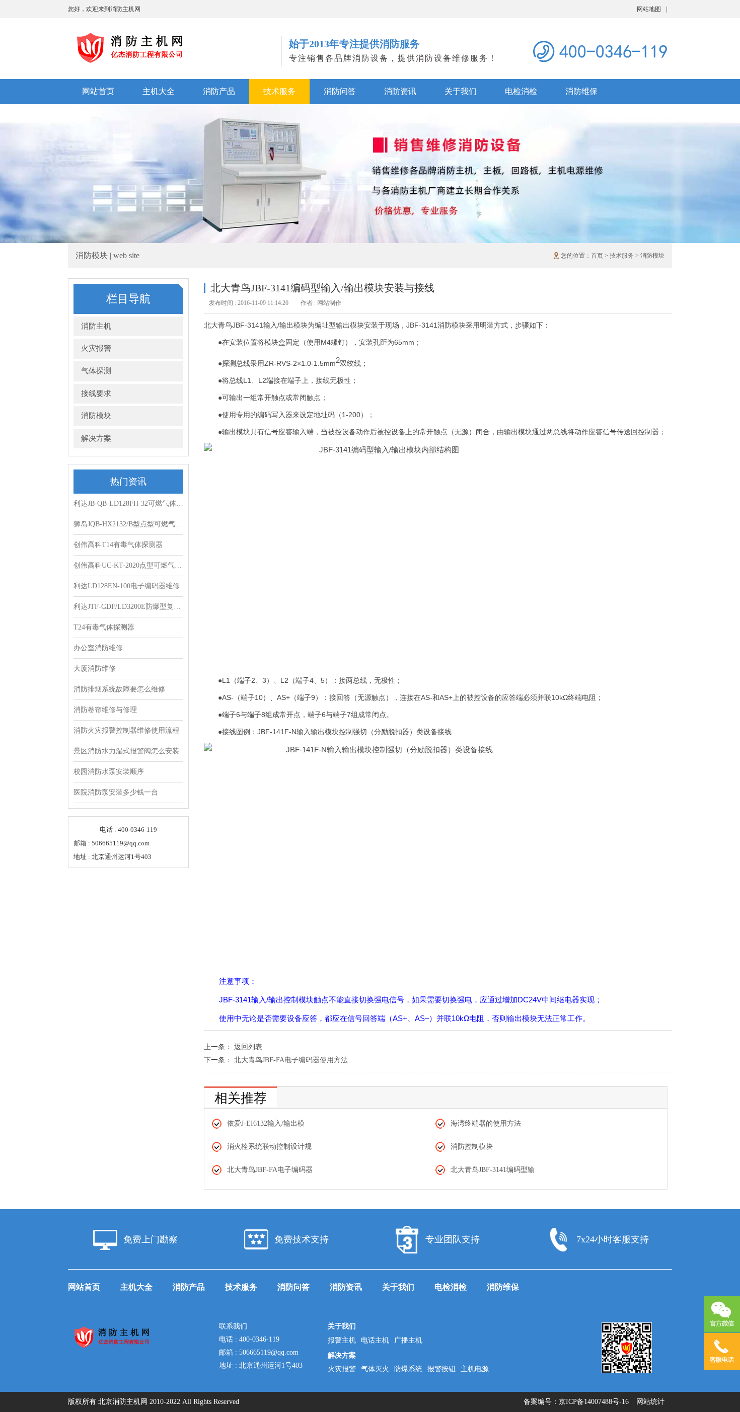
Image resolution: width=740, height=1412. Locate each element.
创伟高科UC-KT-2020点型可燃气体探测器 (128, 565)
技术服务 (279, 91)
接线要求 (96, 393)
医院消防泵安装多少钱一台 (115, 792)
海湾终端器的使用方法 (486, 1123)
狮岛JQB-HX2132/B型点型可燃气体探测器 (128, 524)
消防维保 (581, 91)
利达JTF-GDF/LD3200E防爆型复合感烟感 (128, 606)
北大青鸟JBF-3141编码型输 (493, 1169)
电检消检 (521, 91)
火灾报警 (96, 348)
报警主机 (342, 1340)
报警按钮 (441, 1369)
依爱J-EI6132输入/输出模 (266, 1123)
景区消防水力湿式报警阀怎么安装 (126, 751)
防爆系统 (408, 1369)
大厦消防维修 (94, 668)
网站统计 (650, 1401)
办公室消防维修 (98, 648)
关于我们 (461, 91)
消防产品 (219, 91)
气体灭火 (375, 1369)
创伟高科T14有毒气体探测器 (118, 544)
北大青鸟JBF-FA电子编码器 (270, 1169)
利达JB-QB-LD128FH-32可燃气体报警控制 (128, 503)
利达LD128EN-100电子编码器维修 (126, 586)
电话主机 (375, 1340)
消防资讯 (400, 91)
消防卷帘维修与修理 (105, 710)
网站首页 (98, 91)
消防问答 (340, 91)
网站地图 (652, 9)
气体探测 (96, 371)
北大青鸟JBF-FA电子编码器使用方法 (291, 1060)
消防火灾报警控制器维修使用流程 (126, 730)
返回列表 (248, 1047)
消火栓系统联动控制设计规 (269, 1146)
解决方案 (96, 438)
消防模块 (652, 255)
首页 (597, 255)
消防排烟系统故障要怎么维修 (119, 689)
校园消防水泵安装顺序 (108, 771)
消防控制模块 (472, 1146)
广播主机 (408, 1340)
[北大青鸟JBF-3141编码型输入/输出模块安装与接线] (174, 35)
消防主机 (96, 326)
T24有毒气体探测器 (103, 627)
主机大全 (158, 91)
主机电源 (475, 1369)
